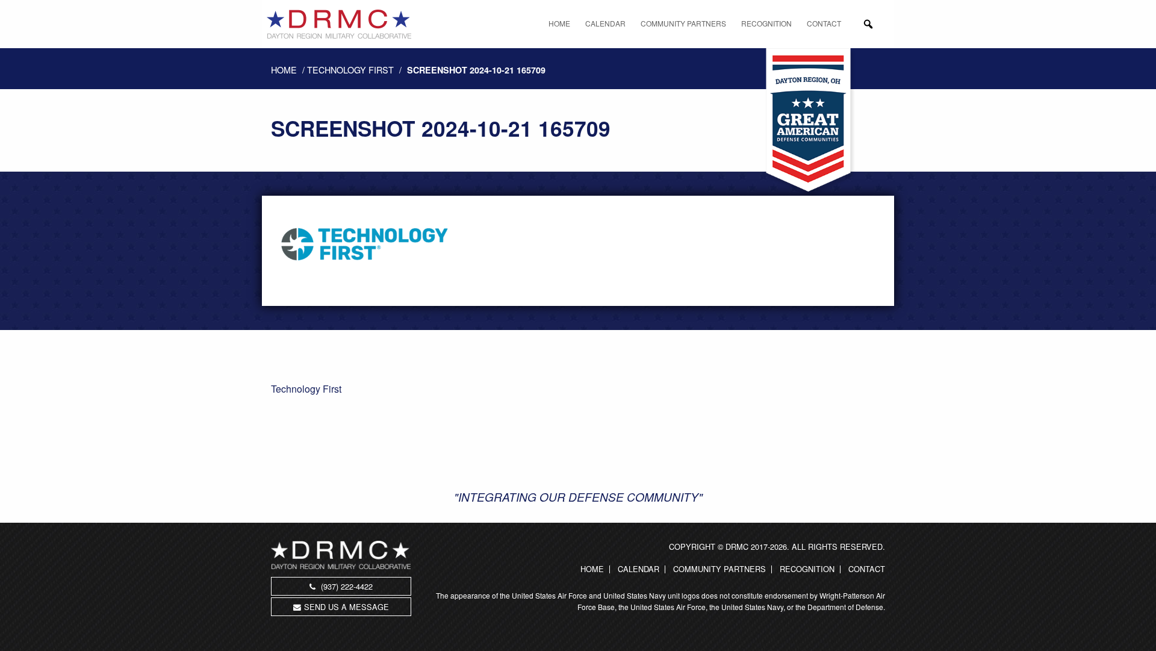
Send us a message (346, 606)
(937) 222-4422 (346, 586)
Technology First (350, 69)
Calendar (605, 23)
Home (559, 23)
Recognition (766, 23)
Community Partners (683, 23)
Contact (824, 23)
